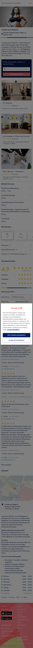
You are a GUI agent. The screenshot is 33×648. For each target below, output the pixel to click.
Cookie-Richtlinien (13, 329)
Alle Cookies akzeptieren (16, 335)
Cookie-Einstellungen (16, 340)
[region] (16, 324)
